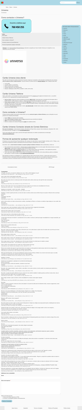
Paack (65, 62)
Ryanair (65, 48)
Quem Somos (14, 408)
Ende (65, 35)
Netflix (65, 46)
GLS (65, 32)
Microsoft (66, 53)
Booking (65, 44)
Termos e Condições (38, 408)
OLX (65, 56)
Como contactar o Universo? (8, 40)
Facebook (66, 58)
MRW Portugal (67, 39)
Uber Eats (66, 37)
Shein (65, 40)
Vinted (65, 49)
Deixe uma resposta (5, 380)
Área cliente (4, 35)
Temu (65, 33)
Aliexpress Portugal (68, 42)
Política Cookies (67, 408)
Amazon (65, 28)
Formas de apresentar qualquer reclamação (11, 44)
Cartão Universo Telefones (7, 37)
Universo (15, 7)
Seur (65, 55)
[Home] (3, 2)
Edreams (66, 30)
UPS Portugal (51, 167)
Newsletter (26, 408)
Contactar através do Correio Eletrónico (10, 42)
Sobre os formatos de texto (6, 395)
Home (7, 7)
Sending (65, 51)
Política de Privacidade (53, 408)
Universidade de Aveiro (12, 167)
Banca (11, 7)
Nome (2, 375)
